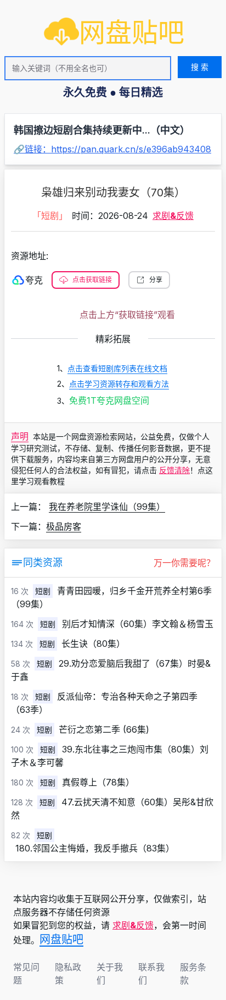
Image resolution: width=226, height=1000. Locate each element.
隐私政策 (68, 973)
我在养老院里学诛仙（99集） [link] (107, 506)
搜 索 (199, 67)
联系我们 (151, 973)
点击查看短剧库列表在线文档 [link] (117, 368)
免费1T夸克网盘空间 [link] (109, 400)
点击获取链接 (92, 280)
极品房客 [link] (63, 526)
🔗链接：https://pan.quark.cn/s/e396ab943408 (112, 149)
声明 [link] (20, 436)
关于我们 (110, 973)
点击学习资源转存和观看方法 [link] (119, 383)
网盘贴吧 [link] (61, 939)
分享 (155, 280)
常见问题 (26, 973)
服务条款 (193, 973)
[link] (114, 32)
